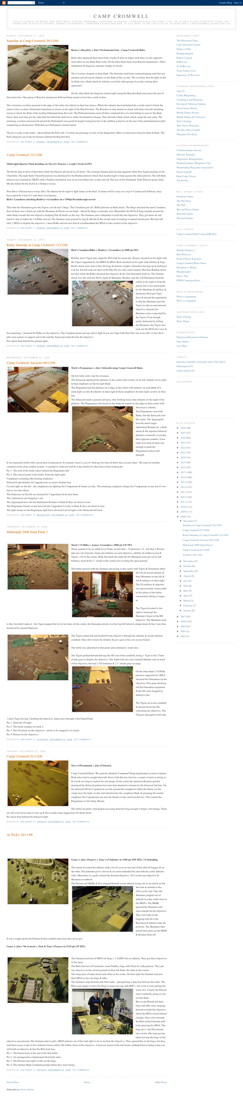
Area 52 (181, 91)
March (187, 600)
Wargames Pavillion (187, 134)
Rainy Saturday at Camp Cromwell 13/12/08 (37, 245)
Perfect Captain (184, 57)
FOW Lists (182, 62)
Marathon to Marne (186, 267)
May (186, 590)
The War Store (184, 201)
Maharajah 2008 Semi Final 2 (27, 532)
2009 (183, 511)
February (188, 605)
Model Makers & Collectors (191, 117)
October (187, 566)
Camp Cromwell (122, 16)
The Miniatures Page (187, 40)
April (186, 595)
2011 (183, 502)
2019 (183, 462)
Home (87, 1082)
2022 (183, 447)
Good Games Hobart (187, 108)
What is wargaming (186, 296)
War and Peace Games (188, 209)
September (189, 571)
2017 (183, 472)
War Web (181, 205)
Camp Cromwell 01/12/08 (24, 756)
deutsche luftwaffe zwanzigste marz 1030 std (199, 361)
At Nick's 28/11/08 (20, 834)
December (188, 520)
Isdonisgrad (183, 366)
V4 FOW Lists (184, 66)
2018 (183, 467)
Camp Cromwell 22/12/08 (24, 154)
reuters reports (184, 370)
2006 (183, 621)
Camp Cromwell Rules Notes (191, 263)
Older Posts (161, 1082)
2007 (183, 616)
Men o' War (182, 276)
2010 (183, 506)
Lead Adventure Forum (188, 44)
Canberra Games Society (189, 150)
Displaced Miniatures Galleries (192, 337)
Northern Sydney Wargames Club (194, 163)
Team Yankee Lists (186, 70)
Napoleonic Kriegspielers (190, 159)
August (187, 576)
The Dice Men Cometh (188, 130)
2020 (183, 457)
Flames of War (184, 49)
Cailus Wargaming (186, 95)
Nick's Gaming (184, 121)
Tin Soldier (182, 180)
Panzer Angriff (184, 171)
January (187, 610)
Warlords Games (185, 213)
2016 (183, 477)
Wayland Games (185, 218)
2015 (183, 482)
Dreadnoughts (184, 271)
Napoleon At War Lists (188, 75)
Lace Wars (182, 346)
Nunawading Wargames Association (195, 167)
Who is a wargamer (186, 300)
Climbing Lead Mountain (190, 99)
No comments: (80, 142)
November (189, 561)
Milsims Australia (186, 154)
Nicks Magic (183, 321)
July (185, 580)
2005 (183, 626)
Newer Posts (13, 1082)
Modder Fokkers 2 (186, 250)
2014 (183, 487)
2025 (183, 432)
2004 (183, 631)
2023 (183, 442)
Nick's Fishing (184, 316)
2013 (183, 492)
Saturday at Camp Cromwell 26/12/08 (32, 40)
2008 (183, 516)
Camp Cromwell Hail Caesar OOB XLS (196, 234)
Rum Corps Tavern (186, 176)
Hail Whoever (184, 254)
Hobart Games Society (188, 112)
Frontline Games (185, 196)
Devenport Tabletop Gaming (191, 104)
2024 (183, 437)
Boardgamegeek (185, 53)
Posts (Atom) (27, 1089)
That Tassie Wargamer (188, 125)
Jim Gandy (26, 142)
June (186, 585)
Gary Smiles (183, 341)
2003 (183, 636)
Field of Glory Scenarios (189, 258)
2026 (183, 427)
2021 (183, 452)
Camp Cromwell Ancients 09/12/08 (31, 362)
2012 (183, 497)
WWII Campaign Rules (188, 280)
